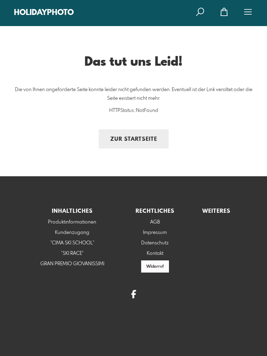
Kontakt (155, 253)
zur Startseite (133, 139)
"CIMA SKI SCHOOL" (72, 243)
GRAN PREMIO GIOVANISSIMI (72, 263)
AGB (155, 222)
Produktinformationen (72, 222)
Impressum (155, 232)
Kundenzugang (72, 232)
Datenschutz (155, 243)
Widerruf (155, 267)
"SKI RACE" (72, 253)
